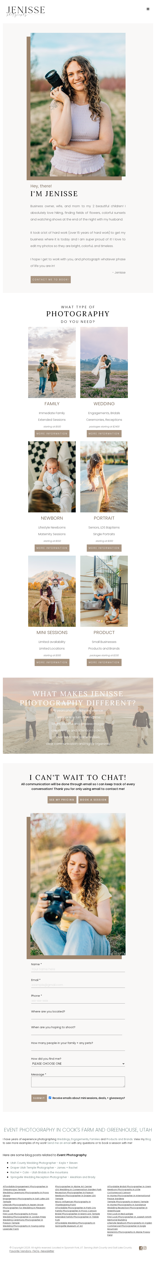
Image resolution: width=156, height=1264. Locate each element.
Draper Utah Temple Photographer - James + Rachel (43, 1168)
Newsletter (47, 1251)
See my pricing (62, 799)
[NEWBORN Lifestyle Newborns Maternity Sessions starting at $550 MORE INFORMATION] (52, 442)
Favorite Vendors (20, 1251)
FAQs (36, 1251)
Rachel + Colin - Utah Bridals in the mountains (39, 1172)
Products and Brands (119, 1139)
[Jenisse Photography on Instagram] (144, 1248)
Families (95, 1139)
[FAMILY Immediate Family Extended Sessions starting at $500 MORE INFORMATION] (52, 328)
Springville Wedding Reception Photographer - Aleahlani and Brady (52, 1177)
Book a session (93, 799)
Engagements (79, 1139)
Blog (148, 1139)
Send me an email (59, 1143)
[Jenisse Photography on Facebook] (140, 1248)
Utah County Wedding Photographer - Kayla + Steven (44, 1163)
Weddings (63, 1139)
